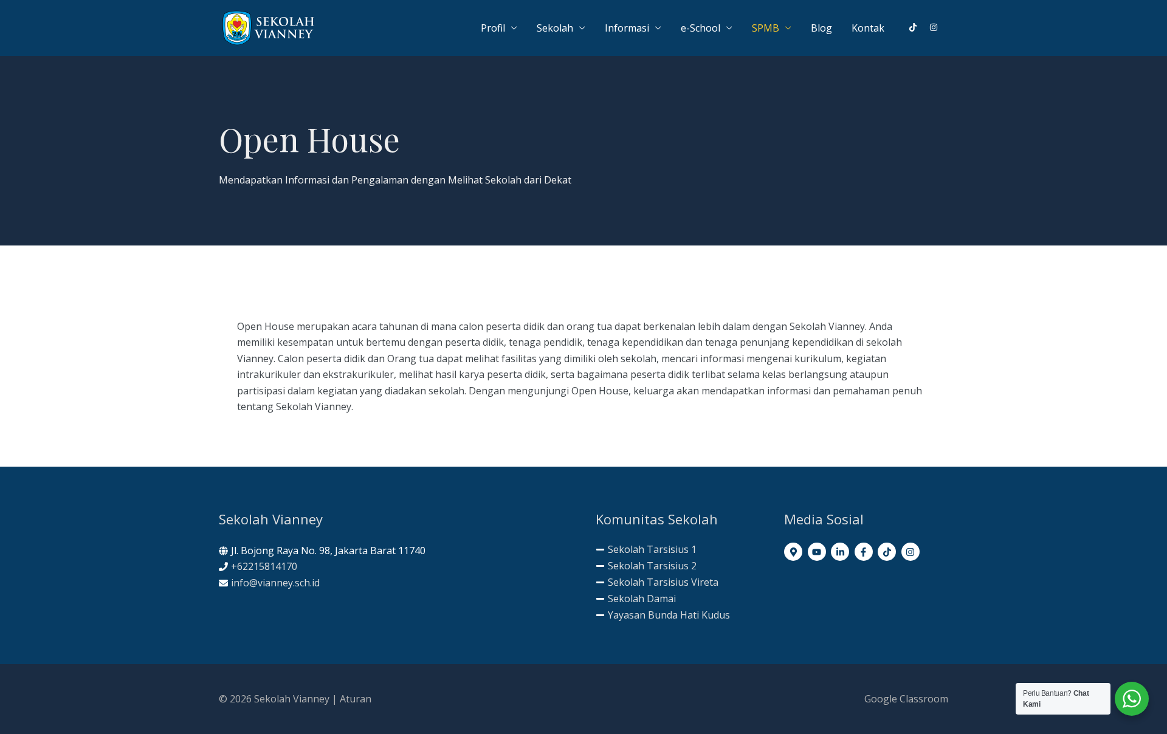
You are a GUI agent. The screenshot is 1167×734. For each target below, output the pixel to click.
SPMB (765, 28)
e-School (700, 28)
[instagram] (933, 27)
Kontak (868, 28)
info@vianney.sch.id (275, 582)
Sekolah (555, 28)
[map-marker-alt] (794, 552)
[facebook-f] (865, 552)
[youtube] (818, 552)
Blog (821, 28)
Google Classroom (906, 698)
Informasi (627, 28)
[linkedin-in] (841, 552)
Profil (493, 28)
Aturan (355, 698)
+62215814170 (264, 566)
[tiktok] (918, 27)
